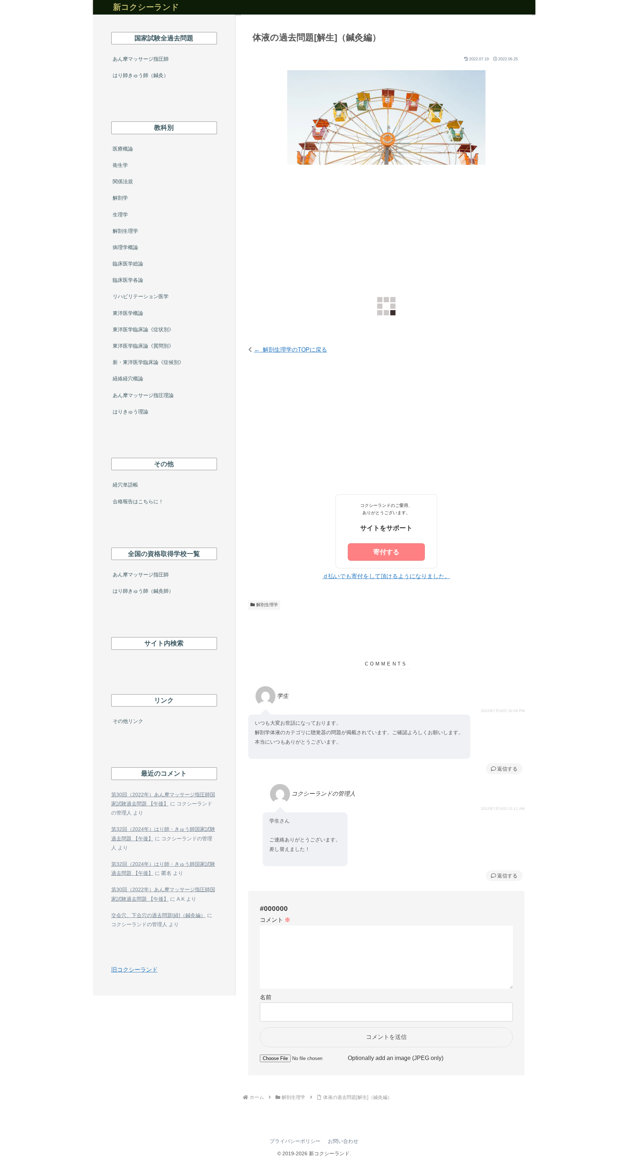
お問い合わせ (343, 1141)
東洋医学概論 (128, 313)
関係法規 (123, 181)
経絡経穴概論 (128, 378)
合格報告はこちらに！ (138, 501)
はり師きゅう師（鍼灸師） (143, 591)
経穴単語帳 (125, 485)
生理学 (120, 214)
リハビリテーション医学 (141, 296)
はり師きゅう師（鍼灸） (141, 75)
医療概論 (123, 149)
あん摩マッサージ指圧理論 (143, 395)
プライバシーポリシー (295, 1141)
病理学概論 (125, 247)
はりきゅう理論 (130, 412)
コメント (275, 920)
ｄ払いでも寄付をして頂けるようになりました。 (386, 576)
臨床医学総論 (128, 264)
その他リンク (128, 721)
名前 (265, 997)
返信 (502, 769)
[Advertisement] (386, 232)
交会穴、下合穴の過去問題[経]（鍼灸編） (158, 915)
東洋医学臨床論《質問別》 (143, 346)
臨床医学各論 (128, 280)
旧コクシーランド (134, 970)
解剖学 (120, 198)
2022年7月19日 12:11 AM (502, 809)
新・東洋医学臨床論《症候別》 (148, 362)
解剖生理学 (267, 604)
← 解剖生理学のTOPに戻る (290, 350)
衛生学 (120, 165)
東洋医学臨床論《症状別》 (143, 329)
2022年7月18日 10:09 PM (502, 711)
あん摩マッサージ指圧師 (141, 59)
